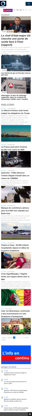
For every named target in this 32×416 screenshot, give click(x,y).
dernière (4, 339)
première (4, 337)
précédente (9, 337)
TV (29, 4)
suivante (26, 337)
